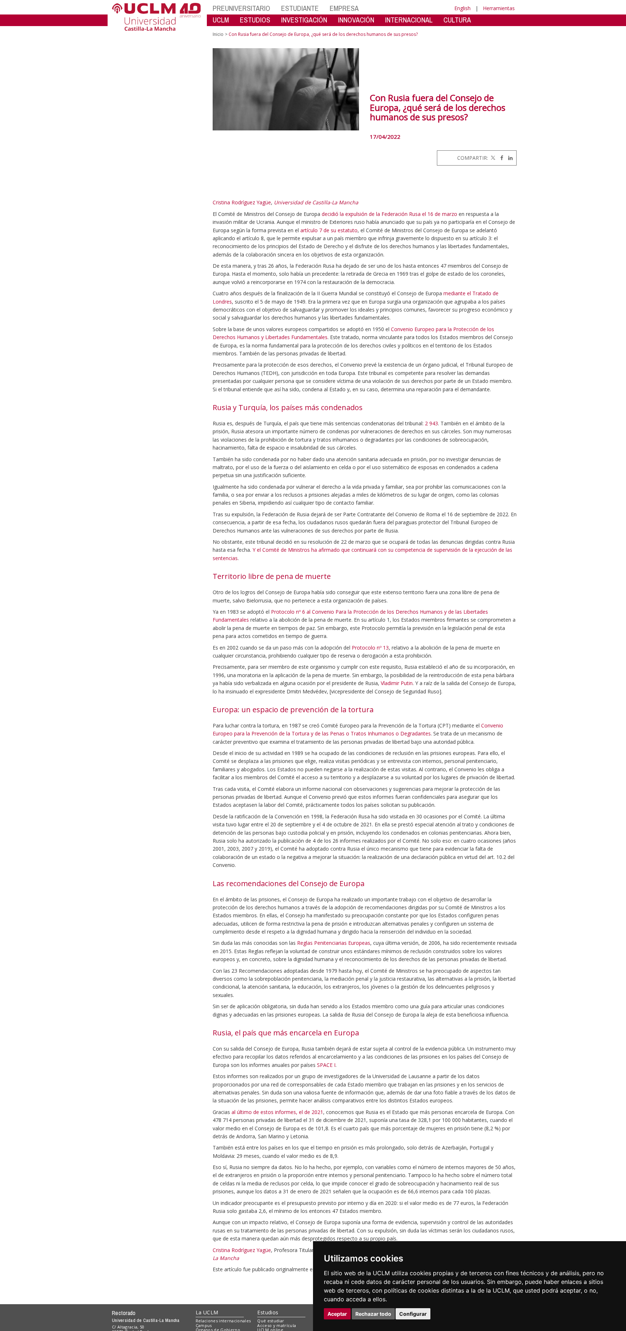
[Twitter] (492, 157)
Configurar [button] (413, 1314)
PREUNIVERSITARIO (241, 8)
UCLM (221, 20)
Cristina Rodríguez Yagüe (242, 202)
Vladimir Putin (397, 683)
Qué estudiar (270, 1320)
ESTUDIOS (255, 20)
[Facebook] (500, 157)
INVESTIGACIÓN (304, 20)
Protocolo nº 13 (370, 647)
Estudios (267, 1312)
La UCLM (207, 1312)
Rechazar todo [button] (373, 1314)
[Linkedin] (509, 157)
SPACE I (326, 1064)
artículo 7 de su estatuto (328, 230)
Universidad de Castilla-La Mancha (316, 202)
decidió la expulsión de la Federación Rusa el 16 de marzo (389, 213)
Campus (204, 1325)
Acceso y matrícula (276, 1325)
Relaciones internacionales (223, 1320)
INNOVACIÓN (356, 20)
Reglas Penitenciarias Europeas (333, 942)
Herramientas (499, 8)
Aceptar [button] (337, 1314)
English (462, 8)
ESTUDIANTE (300, 8)
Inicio (218, 34)
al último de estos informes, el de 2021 (277, 1112)
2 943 (431, 423)
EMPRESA (344, 8)
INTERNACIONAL (409, 20)
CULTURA (457, 20)
